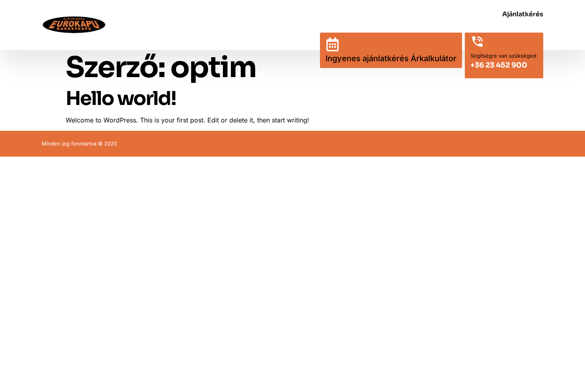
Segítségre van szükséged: (504, 55)
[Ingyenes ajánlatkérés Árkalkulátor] (332, 44)
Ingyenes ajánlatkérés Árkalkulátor (391, 58)
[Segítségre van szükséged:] (477, 41)
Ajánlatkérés (522, 14)
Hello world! (121, 98)
